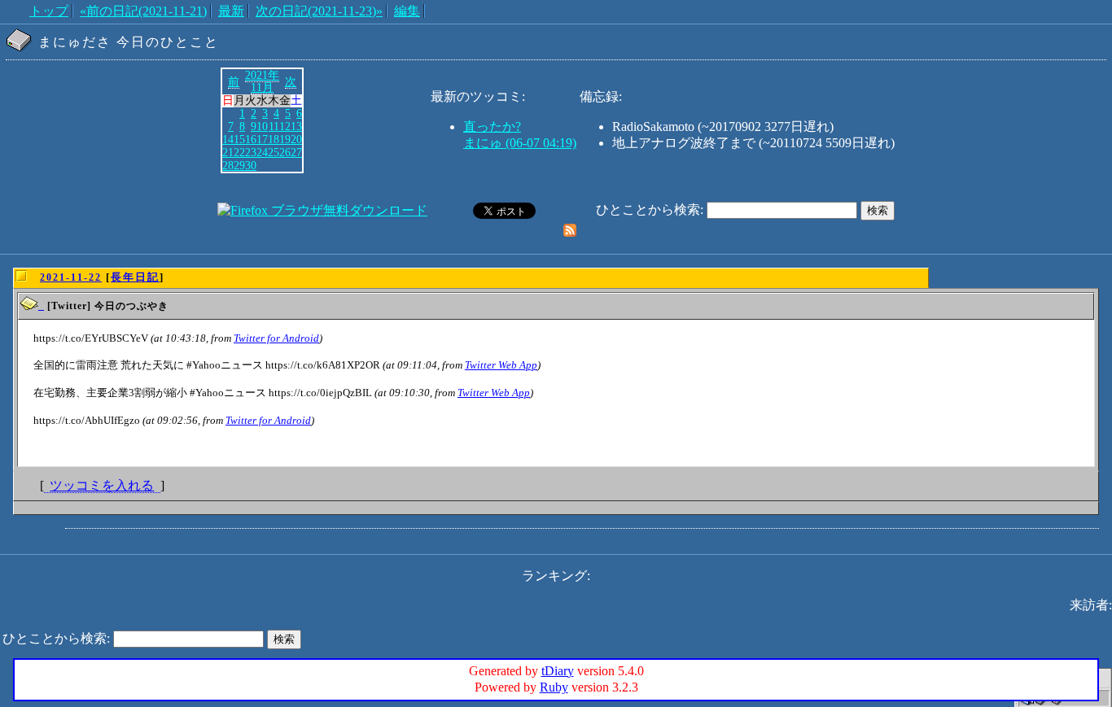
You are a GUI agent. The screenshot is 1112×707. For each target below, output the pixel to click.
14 (228, 139)
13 (296, 126)
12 (285, 126)
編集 (407, 11)
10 (262, 126)
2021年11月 (262, 81)
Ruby (554, 687)
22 (239, 152)
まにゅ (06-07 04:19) (519, 143)
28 (228, 165)
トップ (48, 11)
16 (250, 139)
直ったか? (492, 126)
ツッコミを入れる (102, 485)
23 (250, 152)
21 (228, 152)
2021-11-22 (71, 277)
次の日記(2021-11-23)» (319, 11)
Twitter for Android (276, 338)
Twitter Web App (501, 365)
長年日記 (135, 277)
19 (285, 139)
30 (250, 165)
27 (296, 152)
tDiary (557, 671)
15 (239, 139)
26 (285, 152)
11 (274, 126)
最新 (231, 11)
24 (262, 152)
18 (273, 139)
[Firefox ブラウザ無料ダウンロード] (322, 210)
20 (296, 139)
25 (273, 152)
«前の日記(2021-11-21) (143, 11)
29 (239, 165)
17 (262, 139)
